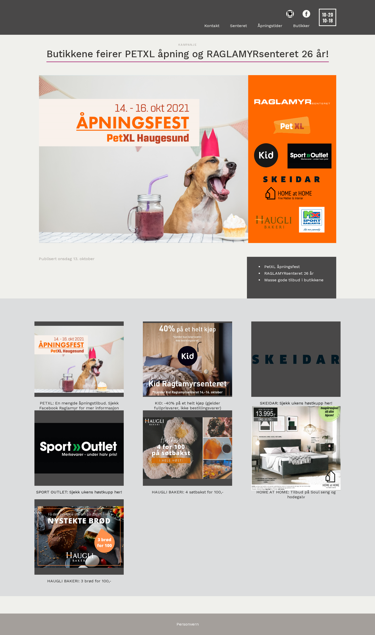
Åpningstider (270, 25)
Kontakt (211, 25)
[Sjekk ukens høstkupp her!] (296, 359)
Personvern (188, 624)
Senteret (238, 25)
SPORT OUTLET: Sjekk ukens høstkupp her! (79, 492)
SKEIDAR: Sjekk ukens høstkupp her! (296, 403)
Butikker (301, 25)
